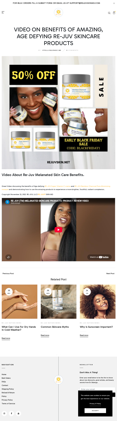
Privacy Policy (7, 400)
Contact (5, 385)
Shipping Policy (8, 389)
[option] (19, 310)
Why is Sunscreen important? (96, 326)
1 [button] (57, 355)
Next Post (110, 273)
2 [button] (60, 355)
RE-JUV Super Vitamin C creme (57, 186)
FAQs (4, 382)
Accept (95, 410)
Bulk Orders (6, 378)
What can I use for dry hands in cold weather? (19, 328)
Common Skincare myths (55, 326)
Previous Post (8, 273)
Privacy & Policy (95, 404)
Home (4, 374)
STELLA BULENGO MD (52, 50)
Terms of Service (8, 404)
